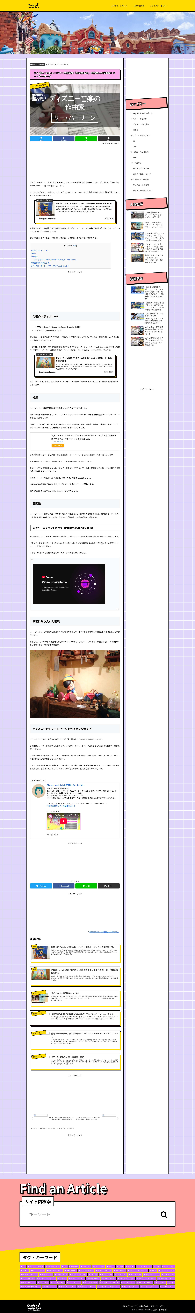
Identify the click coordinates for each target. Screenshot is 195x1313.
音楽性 (34, 256)
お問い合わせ (144, 1306)
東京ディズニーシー (141, 168)
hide (74, 246)
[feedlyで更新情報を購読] (54, 834)
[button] (164, 1214)
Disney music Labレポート (141, 113)
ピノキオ (50, 64)
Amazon (57, 445)
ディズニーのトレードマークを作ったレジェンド (50, 266)
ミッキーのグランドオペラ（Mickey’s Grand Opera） (55, 259)
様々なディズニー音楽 (140, 179)
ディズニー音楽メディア (140, 135)
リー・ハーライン (62, 64)
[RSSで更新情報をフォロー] (57, 834)
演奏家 (135, 129)
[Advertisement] (75, 162)
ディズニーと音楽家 (139, 118)
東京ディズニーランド (142, 173)
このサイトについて (129, 1306)
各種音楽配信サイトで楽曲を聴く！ (61, 805)
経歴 (33, 253)
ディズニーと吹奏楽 (141, 185)
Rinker (60, 441)
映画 (135, 157)
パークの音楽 (136, 163)
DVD (134, 146)
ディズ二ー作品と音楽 (140, 151)
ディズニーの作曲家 (38, 64)
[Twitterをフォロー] (48, 834)
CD (134, 140)
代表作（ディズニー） (40, 250)
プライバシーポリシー (159, 1306)
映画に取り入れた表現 (40, 263)
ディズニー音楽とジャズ (143, 190)
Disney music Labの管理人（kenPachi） (65, 785)
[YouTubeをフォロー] (51, 834)
